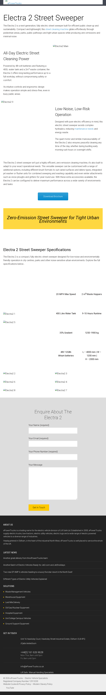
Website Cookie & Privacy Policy (17, 684)
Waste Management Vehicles (18, 592)
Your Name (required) (39, 425)
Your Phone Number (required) (43, 451)
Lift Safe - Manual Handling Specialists (37, 672)
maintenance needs (84, 129)
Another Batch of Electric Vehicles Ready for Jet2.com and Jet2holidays (34, 565)
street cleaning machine (56, 29)
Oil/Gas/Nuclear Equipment (17, 608)
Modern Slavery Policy (42, 684)
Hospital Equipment (13, 613)
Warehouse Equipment (15, 597)
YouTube (10, 688)
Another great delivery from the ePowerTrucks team (25, 558)
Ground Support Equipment (17, 624)
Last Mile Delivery (12, 602)
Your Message (35, 465)
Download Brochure (53, 196)
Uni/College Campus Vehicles (18, 618)
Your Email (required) (38, 438)
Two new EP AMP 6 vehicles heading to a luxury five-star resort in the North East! (37, 572)
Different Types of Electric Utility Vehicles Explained (25, 579)
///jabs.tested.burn (28, 643)
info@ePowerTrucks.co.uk (32, 666)
